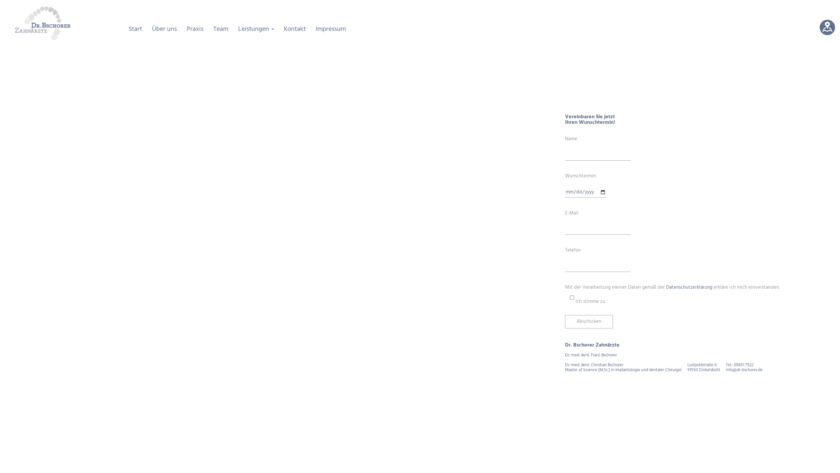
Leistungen (254, 29)
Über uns (164, 29)
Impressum (331, 29)
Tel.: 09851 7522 (739, 365)
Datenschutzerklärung (689, 287)
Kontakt (295, 29)
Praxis (195, 29)
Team (220, 29)
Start (135, 29)
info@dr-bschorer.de (744, 370)
